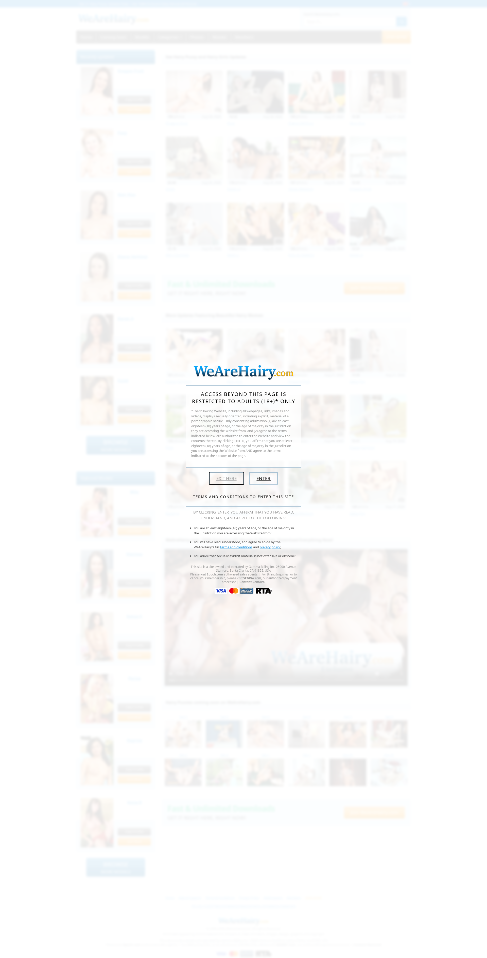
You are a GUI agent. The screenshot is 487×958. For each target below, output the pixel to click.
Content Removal (252, 582)
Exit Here (226, 478)
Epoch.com (215, 574)
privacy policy (270, 547)
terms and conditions (236, 547)
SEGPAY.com (252, 578)
